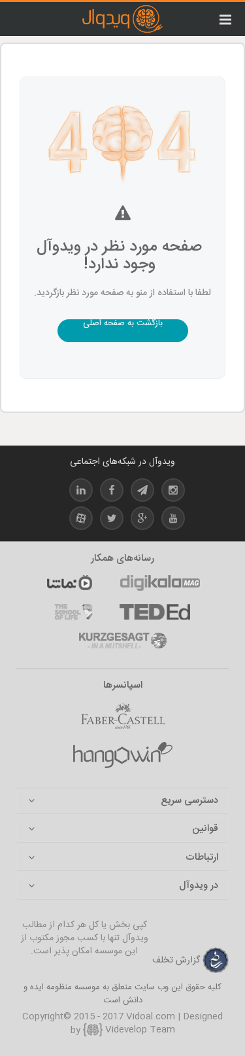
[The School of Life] (73, 612)
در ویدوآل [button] (198, 886)
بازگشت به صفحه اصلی (123, 324)
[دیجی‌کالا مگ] (160, 583)
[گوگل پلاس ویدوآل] (142, 520)
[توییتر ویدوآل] (111, 520)
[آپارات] (69, 583)
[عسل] (122, 755)
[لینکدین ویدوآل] (81, 492)
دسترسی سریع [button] (189, 801)
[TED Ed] (155, 612)
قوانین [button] (205, 829)
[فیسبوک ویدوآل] (111, 492)
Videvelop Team (139, 1030)
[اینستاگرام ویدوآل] (173, 492)
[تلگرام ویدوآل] (142, 492)
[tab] (122, 801)
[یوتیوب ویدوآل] (173, 520)
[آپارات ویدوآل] (81, 520)
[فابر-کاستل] (123, 716)
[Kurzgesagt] (122, 640)
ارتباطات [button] (202, 858)
